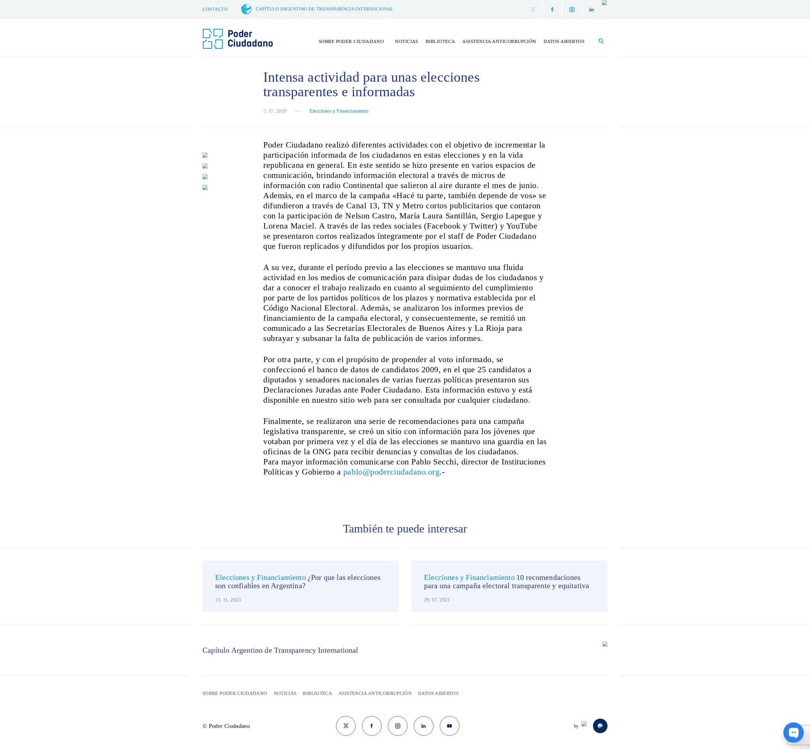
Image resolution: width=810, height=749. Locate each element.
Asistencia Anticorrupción (499, 41)
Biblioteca (440, 41)
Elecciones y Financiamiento (338, 111)
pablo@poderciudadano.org (391, 471)
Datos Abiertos (564, 41)
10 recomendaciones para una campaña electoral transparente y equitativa (506, 581)
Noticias (406, 41)
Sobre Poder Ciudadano (234, 693)
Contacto (214, 9)
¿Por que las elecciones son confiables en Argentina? (297, 581)
